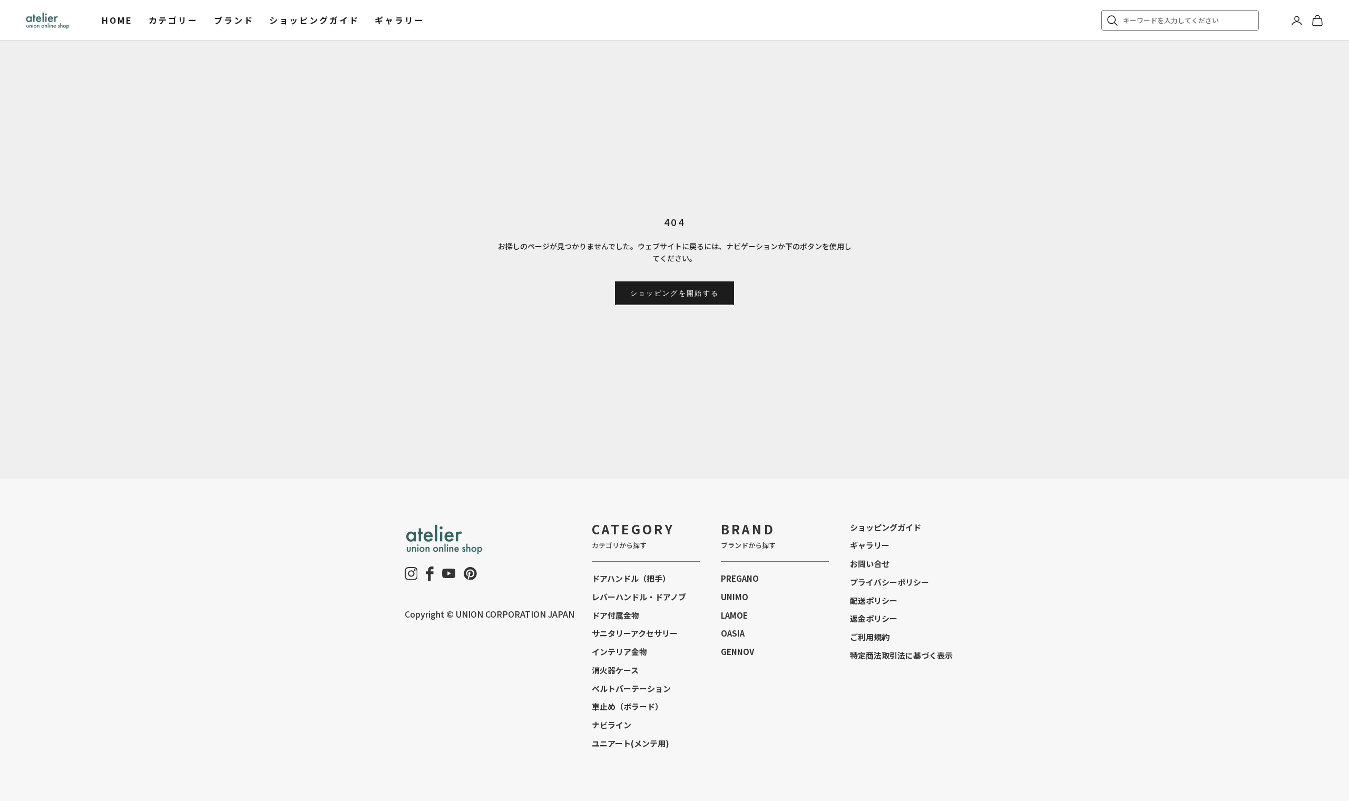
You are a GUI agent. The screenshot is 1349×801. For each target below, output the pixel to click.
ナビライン (611, 724)
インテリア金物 (619, 651)
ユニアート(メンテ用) (630, 743)
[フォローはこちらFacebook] (430, 573)
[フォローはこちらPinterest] (470, 573)
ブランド (234, 20)
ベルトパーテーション (631, 688)
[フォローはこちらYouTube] (449, 573)
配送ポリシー (873, 600)
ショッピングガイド (314, 20)
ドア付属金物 (615, 615)
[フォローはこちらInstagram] (411, 573)
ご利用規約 (869, 636)
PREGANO (740, 578)
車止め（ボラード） (627, 706)
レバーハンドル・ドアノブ (639, 596)
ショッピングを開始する (674, 293)
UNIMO (734, 596)
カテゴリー (173, 20)
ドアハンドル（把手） (631, 578)
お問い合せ (869, 563)
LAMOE (734, 615)
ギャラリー (399, 20)
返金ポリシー (873, 618)
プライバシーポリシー (889, 582)
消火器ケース (615, 670)
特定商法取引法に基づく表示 (901, 655)
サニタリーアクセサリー (635, 633)
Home (117, 20)
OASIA (733, 633)
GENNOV (737, 651)
